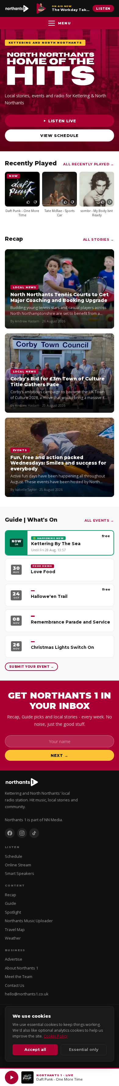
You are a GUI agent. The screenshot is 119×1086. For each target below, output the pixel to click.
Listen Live (62, 121)
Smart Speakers (19, 873)
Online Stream (18, 865)
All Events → (99, 520)
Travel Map (15, 929)
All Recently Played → (88, 164)
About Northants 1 (21, 968)
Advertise (13, 959)
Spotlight (13, 912)
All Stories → (98, 239)
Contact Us (14, 985)
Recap (10, 894)
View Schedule (59, 135)
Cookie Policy (55, 1036)
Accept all (35, 1049)
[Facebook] (10, 833)
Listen (103, 8)
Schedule (13, 856)
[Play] (11, 1077)
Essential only (83, 1049)
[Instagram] (22, 833)
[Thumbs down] (35, 202)
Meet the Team (18, 976)
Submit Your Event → (31, 666)
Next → (59, 755)
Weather (13, 938)
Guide (10, 903)
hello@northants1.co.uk (27, 994)
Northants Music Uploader (29, 920)
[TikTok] (34, 833)
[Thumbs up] (28, 202)
